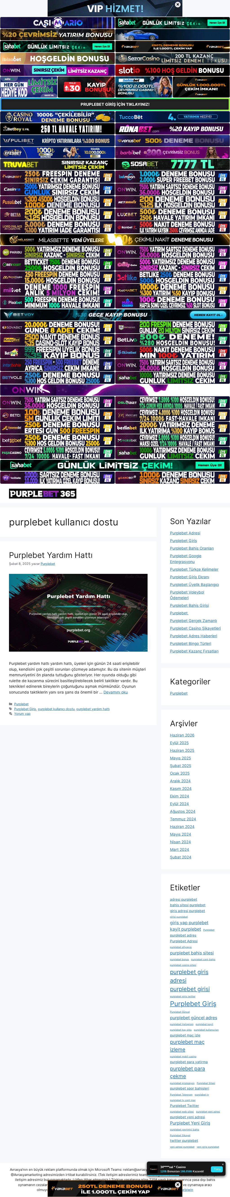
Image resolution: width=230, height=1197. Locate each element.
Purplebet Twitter (184, 1106)
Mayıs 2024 (180, 834)
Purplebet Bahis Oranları (192, 548)
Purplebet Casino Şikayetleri (195, 628)
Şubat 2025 (180, 765)
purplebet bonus (179, 959)
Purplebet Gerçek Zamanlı (193, 620)
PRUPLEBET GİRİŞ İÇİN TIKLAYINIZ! (115, 104)
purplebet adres (183, 935)
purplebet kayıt (204, 1024)
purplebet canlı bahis (203, 959)
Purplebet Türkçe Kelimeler (194, 569)
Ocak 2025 (180, 773)
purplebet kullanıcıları (206, 1029)
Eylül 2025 (179, 743)
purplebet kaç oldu (181, 1029)
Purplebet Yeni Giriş (190, 1123)
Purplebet (21, 704)
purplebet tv (202, 1094)
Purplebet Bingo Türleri (190, 643)
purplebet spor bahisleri (189, 1088)
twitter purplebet (184, 1140)
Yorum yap (22, 714)
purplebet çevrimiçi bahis (184, 1129)
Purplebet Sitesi (206, 1083)
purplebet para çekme (187, 1072)
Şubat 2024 (180, 857)
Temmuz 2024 (183, 819)
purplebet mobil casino (183, 1056)
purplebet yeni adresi (187, 1117)
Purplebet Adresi (185, 533)
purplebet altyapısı (181, 947)
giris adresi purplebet (187, 911)
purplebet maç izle (185, 1035)
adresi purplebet (183, 899)
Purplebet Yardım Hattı (51, 555)
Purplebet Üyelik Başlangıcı (194, 584)
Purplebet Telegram (181, 1094)
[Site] (57, 177)
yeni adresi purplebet (182, 1146)
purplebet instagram (181, 1024)
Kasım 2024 (181, 788)
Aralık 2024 (180, 781)
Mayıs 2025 (180, 758)
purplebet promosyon (182, 1083)
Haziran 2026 (182, 735)
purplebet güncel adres (193, 1017)
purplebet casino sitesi (183, 965)
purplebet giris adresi (189, 976)
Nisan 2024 (180, 842)
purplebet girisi (190, 988)
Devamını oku (116, 692)
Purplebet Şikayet (180, 1135)
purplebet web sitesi (182, 1111)
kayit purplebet (185, 929)
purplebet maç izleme (187, 1045)
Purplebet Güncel (180, 1012)
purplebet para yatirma (189, 1062)
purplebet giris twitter (182, 996)
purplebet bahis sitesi (192, 953)
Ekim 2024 (179, 796)
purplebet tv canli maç (183, 1100)
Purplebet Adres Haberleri (193, 636)
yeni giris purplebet (208, 1146)
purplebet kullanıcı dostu (56, 709)
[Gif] (115, 239)
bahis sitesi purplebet (188, 905)
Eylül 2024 (179, 804)
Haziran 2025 (182, 750)
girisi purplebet (179, 916)
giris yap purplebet (189, 922)
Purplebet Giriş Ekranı (189, 577)
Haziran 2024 (182, 826)
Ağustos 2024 (182, 811)
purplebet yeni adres (208, 1111)
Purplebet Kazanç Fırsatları (194, 651)
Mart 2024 (179, 849)
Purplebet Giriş (25, 709)
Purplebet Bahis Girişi (189, 605)
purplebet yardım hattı (93, 709)
